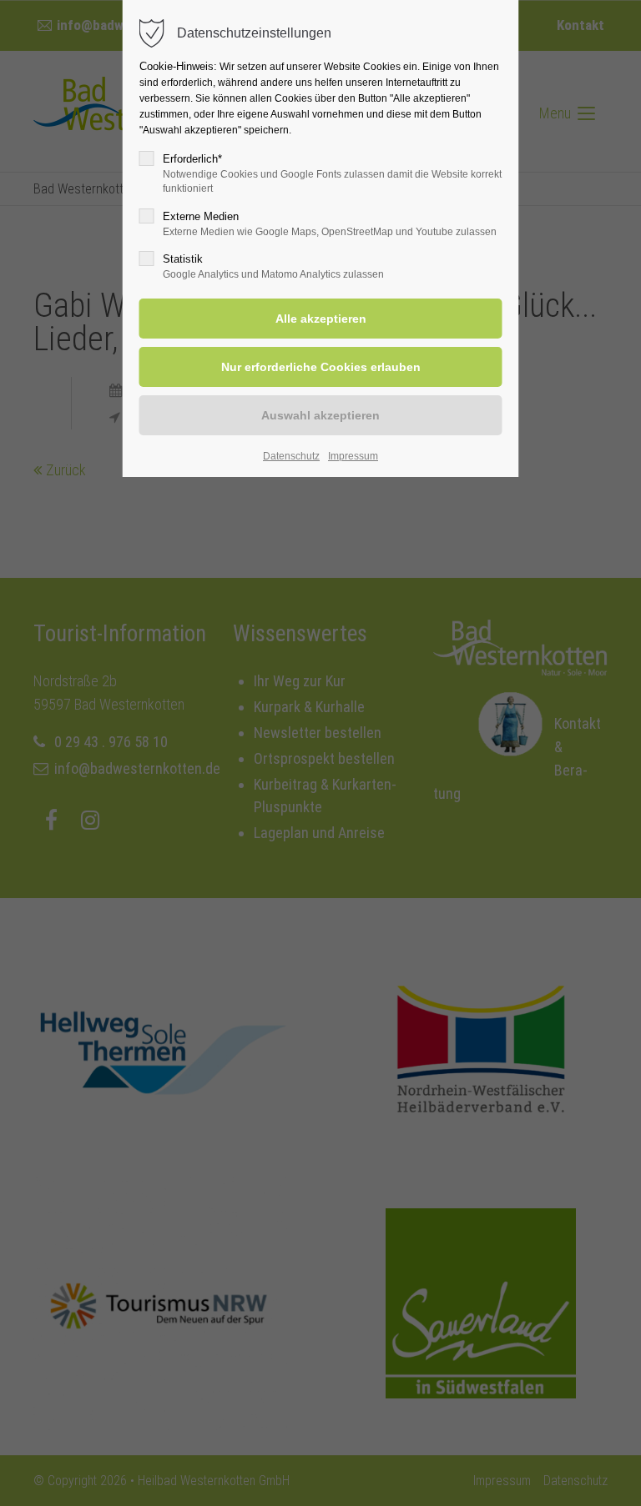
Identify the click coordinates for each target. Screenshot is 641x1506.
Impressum (353, 456)
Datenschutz (291, 456)
